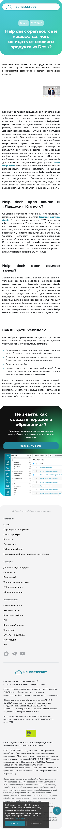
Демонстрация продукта (16, 567)
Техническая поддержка (16, 582)
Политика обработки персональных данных (26, 553)
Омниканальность (12, 605)
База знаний (9, 577)
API (5, 644)
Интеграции (9, 639)
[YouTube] (22, 654)
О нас (6, 524)
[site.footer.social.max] (6, 654)
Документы (9, 544)
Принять (15, 823)
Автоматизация (11, 610)
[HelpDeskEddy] (27, 7)
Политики (19, 818)
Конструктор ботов (13, 615)
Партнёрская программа (16, 529)
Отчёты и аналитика (14, 634)
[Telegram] (14, 654)
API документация (12, 587)
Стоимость (9, 572)
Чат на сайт (9, 629)
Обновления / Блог (13, 591)
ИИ (5, 620)
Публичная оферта (13, 549)
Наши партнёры (11, 534)
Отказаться (36, 823)
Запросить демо (31, 445)
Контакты (8, 539)
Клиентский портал (13, 625)
